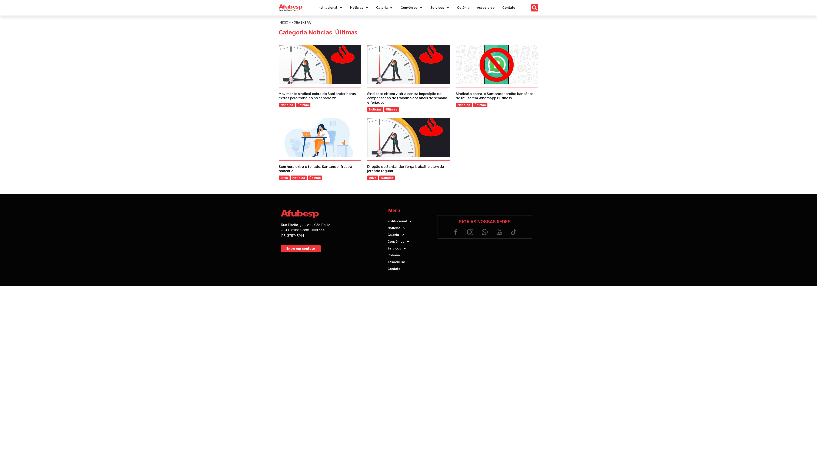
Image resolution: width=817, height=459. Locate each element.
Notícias (356, 8)
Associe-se (486, 8)
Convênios (409, 8)
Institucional (327, 8)
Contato (508, 8)
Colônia (463, 8)
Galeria (382, 8)
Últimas (346, 32)
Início (283, 22)
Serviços (437, 8)
